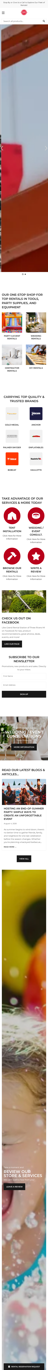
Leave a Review (14, 1187)
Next (46, 148)
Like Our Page (11, 644)
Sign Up (24, 694)
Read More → (10, 847)
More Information (24, 747)
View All (24, 859)
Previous (1, 148)
